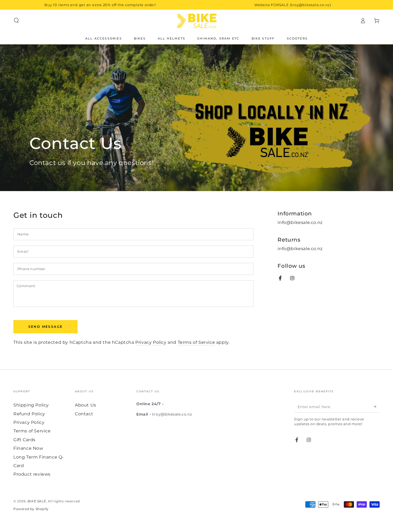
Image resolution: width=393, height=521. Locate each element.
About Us (85, 405)
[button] (16, 20)
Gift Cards (24, 439)
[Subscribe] (376, 406)
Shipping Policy (31, 405)
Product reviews (32, 474)
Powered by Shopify (31, 509)
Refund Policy (29, 413)
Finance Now (28, 448)
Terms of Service (196, 342)
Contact (84, 413)
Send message (45, 327)
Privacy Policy (150, 342)
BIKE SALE (37, 501)
